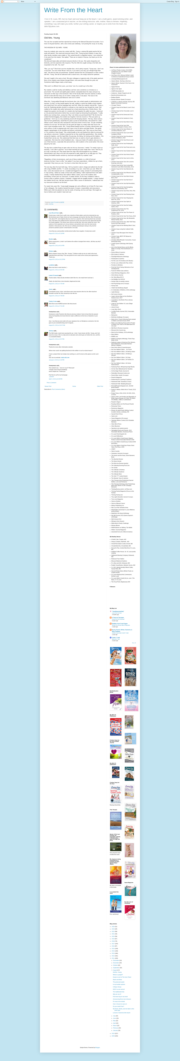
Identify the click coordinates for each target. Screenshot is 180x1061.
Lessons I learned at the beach (121, 1012)
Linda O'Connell (53, 275)
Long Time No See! (117, 613)
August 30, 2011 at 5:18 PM (56, 233)
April (114, 1023)
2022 (113, 931)
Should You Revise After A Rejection (121, 625)
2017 (113, 943)
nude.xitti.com (65, 357)
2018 (113, 941)
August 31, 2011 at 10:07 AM (57, 325)
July (114, 1016)
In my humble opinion (119, 984)
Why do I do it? (117, 994)
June (114, 1018)
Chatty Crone (53, 301)
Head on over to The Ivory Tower (122, 977)
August (115, 970)
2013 (113, 953)
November (116, 963)
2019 (113, 939)
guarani (51, 376)
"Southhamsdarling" (118, 611)
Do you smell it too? (118, 1006)
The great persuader (118, 982)
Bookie (51, 239)
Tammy (51, 331)
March (115, 1025)
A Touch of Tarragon (118, 617)
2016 (113, 946)
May (114, 1020)
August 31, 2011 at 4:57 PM (56, 339)
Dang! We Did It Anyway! (118, 619)
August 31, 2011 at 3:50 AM (56, 270)
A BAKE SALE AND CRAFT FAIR (120, 633)
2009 (113, 1036)
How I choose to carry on (120, 1004)
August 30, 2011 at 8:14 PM (56, 245)
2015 (113, 948)
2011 (113, 958)
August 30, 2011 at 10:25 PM (57, 259)
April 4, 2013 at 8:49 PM (55, 379)
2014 (113, 951)
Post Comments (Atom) (58, 389)
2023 (113, 929)
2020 (113, 936)
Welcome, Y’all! (116, 639)
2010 (113, 1033)
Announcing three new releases (122, 999)
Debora (51, 251)
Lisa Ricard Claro (54, 213)
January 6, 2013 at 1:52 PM (56, 360)
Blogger (97, 1047)
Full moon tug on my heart (120, 996)
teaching (51, 204)
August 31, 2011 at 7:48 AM (56, 296)
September (116, 967)
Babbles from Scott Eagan (120, 623)
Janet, (50, 289)
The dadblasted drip (118, 992)
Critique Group (117, 987)
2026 (113, 926)
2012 (113, 956)
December (116, 960)
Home (74, 386)
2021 (113, 934)
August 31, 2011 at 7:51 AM (56, 306)
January (115, 1030)
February (116, 1028)
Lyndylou (51, 265)
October (115, 965)
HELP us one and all (119, 989)
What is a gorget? (118, 974)
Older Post (100, 386)
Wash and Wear (117, 979)
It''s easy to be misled (119, 1001)
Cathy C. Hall (116, 637)
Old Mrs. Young (117, 972)
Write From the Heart (73, 10)
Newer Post (48, 386)
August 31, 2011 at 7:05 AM (56, 283)
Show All (134, 642)
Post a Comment (51, 382)
